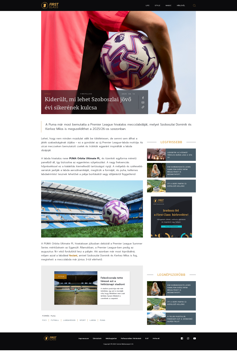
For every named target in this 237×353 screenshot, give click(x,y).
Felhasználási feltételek (131, 338)
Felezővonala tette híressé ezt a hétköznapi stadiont (113, 281)
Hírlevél (181, 5)
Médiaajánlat (111, 338)
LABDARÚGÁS (69, 320)
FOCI (45, 320)
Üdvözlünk (97, 338)
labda (93, 320)
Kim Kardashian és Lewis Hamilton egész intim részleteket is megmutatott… (179, 171)
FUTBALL (55, 320)
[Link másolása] (143, 107)
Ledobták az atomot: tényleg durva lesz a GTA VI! (179, 155)
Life (147, 5)
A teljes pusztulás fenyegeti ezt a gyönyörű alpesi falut (179, 319)
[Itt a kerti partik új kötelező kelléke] (156, 186)
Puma (102, 320)
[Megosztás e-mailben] (143, 102)
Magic (168, 5)
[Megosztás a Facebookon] (143, 97)
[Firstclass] (50, 5)
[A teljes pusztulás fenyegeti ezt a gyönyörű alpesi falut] (156, 319)
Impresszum (84, 338)
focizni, (73, 255)
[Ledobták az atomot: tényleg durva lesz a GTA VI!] (156, 155)
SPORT (83, 320)
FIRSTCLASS (86, 94)
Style (157, 5)
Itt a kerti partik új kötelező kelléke (176, 184)
